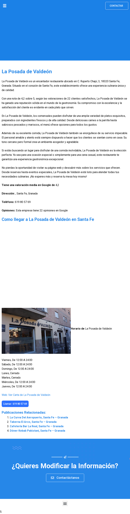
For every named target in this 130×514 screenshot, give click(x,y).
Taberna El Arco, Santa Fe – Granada (33, 421)
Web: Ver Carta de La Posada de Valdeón (26, 395)
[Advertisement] (65, 37)
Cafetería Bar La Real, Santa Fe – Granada (36, 426)
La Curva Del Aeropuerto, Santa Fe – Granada (39, 417)
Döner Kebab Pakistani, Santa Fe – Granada (37, 430)
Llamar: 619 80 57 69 (15, 403)
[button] (4, 6)
